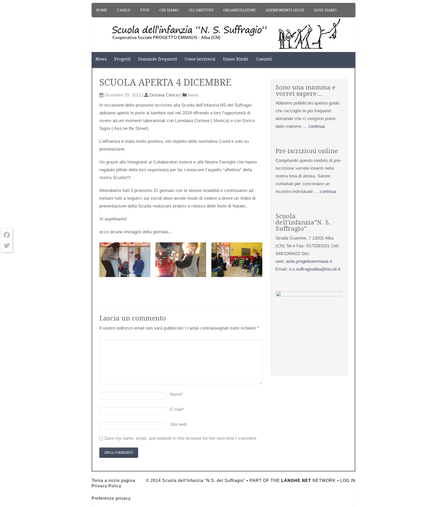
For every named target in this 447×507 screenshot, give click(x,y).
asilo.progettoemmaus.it (309, 261)
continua (316, 126)
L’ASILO (123, 10)
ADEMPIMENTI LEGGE (285, 10)
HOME (101, 10)
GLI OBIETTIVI (201, 10)
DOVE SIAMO (325, 10)
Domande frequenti (157, 59)
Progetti (122, 59)
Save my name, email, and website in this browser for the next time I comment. (180, 438)
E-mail (177, 409)
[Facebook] (7, 235)
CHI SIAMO (169, 10)
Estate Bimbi (235, 59)
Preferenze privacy (111, 498)
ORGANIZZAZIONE (239, 10)
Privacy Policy (106, 486)
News (101, 59)
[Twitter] (7, 245)
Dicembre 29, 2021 (123, 95)
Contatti (264, 59)
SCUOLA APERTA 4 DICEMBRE (165, 82)
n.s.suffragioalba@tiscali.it (314, 269)
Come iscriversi (200, 59)
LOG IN (347, 480)
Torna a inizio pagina (113, 480)
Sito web (178, 424)
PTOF (145, 10)
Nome (176, 394)
